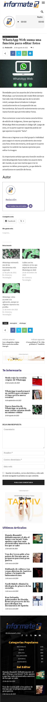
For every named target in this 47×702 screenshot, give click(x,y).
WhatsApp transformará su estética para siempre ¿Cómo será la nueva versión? (17, 394)
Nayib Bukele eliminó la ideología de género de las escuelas (18, 586)
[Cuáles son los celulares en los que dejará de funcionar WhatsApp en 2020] (31, 254)
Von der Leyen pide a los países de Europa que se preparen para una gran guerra (17, 557)
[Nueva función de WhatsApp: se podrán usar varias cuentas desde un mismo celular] (37, 410)
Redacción (8, 47)
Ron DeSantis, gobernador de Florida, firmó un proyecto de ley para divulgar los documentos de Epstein (17, 601)
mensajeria (13, 323)
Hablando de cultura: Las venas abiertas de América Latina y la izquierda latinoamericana (18, 572)
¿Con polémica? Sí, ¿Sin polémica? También (35, 343)
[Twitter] (18, 53)
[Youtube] (39, 635)
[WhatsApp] (24, 53)
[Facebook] (12, 53)
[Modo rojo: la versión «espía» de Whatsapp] (37, 381)
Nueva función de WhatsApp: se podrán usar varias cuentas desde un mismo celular (18, 409)
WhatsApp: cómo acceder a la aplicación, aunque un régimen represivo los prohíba (11, 302)
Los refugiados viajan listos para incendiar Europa (11, 344)
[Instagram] (26, 635)
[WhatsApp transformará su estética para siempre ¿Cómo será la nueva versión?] (37, 394)
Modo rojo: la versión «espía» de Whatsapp (15, 379)
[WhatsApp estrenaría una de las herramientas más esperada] (11, 254)
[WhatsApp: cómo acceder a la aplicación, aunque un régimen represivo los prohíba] (11, 288)
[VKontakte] (35, 635)
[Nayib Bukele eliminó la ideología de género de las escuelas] (38, 587)
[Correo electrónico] (30, 206)
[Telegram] (30, 53)
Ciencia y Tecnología (10, 37)
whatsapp (22, 323)
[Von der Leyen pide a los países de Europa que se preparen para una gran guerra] (38, 558)
